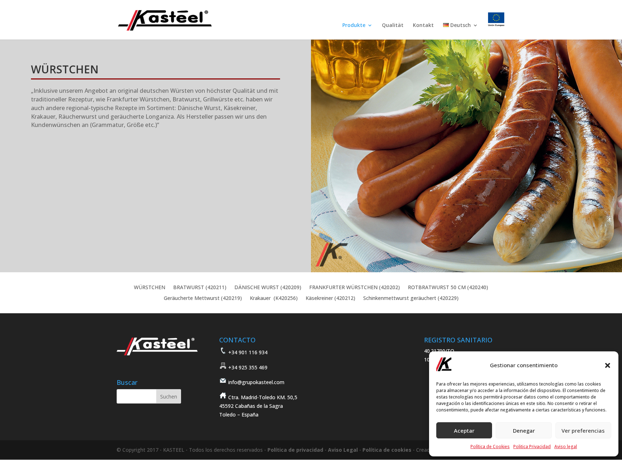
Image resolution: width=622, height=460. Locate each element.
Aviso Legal (343, 449)
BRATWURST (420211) (199, 288)
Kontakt (423, 25)
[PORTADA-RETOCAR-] (466, 270)
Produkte (353, 25)
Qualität (393, 25)
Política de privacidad (295, 449)
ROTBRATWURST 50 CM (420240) (448, 288)
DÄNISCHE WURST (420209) (267, 288)
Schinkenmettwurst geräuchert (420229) (411, 298)
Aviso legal (565, 446)
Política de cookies (386, 449)
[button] (607, 365)
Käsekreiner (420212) (330, 298)
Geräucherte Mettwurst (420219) (203, 298)
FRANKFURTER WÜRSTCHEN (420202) (354, 288)
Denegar (524, 430)
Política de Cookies (490, 446)
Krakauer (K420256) (274, 298)
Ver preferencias (583, 430)
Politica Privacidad (532, 446)
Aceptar (464, 430)
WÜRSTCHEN (149, 288)
